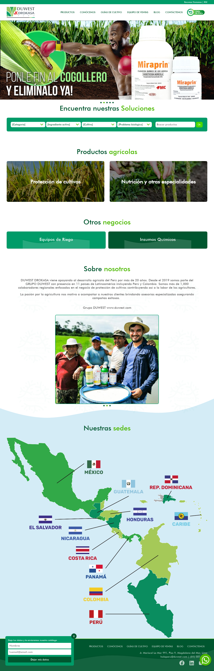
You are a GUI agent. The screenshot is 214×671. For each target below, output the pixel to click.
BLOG (157, 12)
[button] (101, 102)
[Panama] (95, 569)
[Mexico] (95, 465)
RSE (205, 2)
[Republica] (171, 479)
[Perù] (97, 613)
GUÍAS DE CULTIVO (111, 12)
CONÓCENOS (87, 12)
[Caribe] (181, 515)
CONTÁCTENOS (174, 12)
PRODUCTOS (68, 12)
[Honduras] (141, 513)
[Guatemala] (129, 485)
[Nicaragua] (75, 531)
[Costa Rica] (81, 551)
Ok (199, 124)
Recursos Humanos (193, 2)
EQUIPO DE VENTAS (137, 12)
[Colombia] (95, 591)
